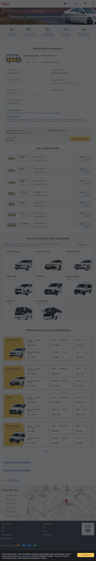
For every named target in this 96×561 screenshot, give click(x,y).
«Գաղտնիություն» (24, 556)
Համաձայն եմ (85, 555)
